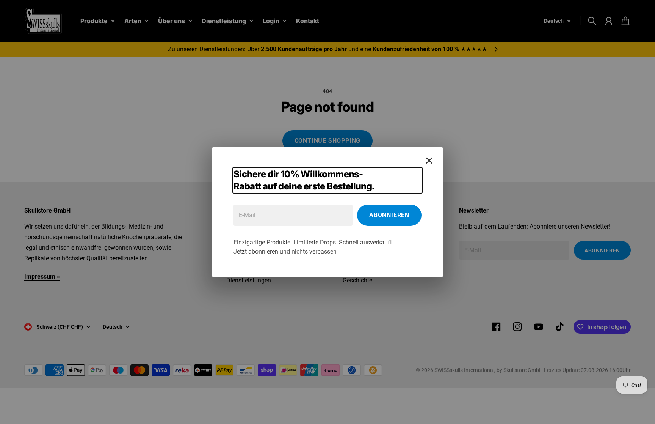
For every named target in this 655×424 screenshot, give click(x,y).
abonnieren (389, 215)
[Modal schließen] (429, 160)
